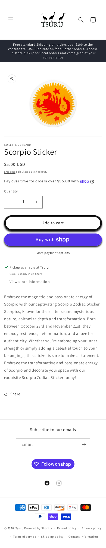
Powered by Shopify (38, 528)
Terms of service (24, 536)
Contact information (83, 536)
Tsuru (19, 528)
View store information (30, 281)
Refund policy (66, 528)
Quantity (11, 191)
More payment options (53, 253)
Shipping (9, 171)
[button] (11, 20)
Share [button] (15, 393)
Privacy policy (92, 528)
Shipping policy (52, 536)
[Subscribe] (84, 444)
